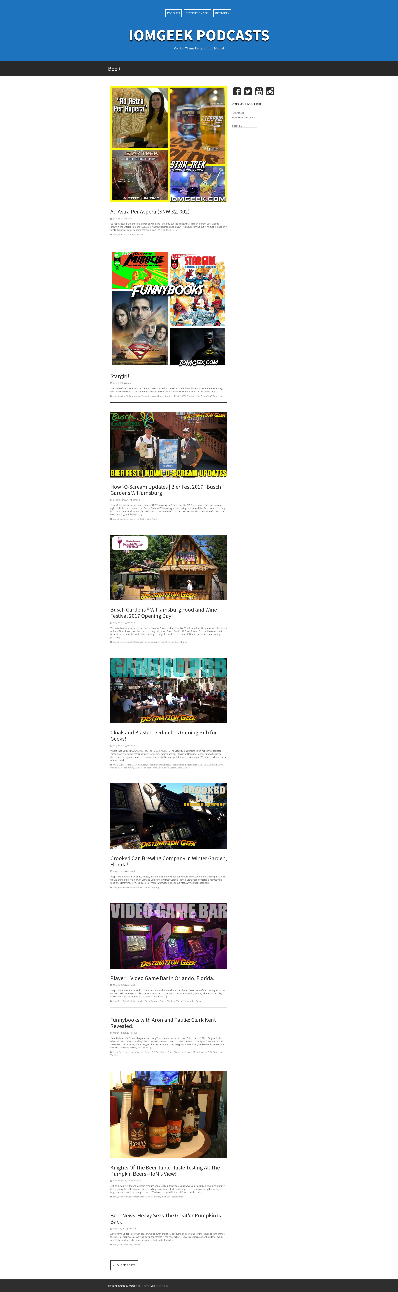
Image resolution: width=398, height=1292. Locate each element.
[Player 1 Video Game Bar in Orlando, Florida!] (168, 936)
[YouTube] (259, 93)
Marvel (170, 396)
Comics (121, 396)
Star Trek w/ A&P (135, 234)
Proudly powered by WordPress (124, 1285)
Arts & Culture (119, 764)
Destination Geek (197, 13)
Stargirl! (119, 376)
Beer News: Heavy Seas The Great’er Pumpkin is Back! (165, 1218)
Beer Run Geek (125, 641)
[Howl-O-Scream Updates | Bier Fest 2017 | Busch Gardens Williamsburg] (168, 445)
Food (162, 641)
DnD (206, 764)
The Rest (140, 518)
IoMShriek (155, 1196)
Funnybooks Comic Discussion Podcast (147, 396)
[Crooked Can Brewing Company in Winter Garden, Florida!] (168, 816)
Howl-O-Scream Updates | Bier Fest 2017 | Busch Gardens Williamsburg (165, 489)
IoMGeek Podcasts (199, 35)
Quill (152, 1285)
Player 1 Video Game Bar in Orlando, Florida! (162, 978)
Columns (139, 1052)
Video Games (183, 767)
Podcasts (173, 13)
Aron (129, 218)
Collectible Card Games (158, 764)
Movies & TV (180, 396)
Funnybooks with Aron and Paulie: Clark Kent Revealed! (163, 1023)
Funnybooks (238, 112)
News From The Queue (243, 117)
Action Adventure (121, 1052)
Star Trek (122, 234)
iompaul (136, 499)
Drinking (155, 641)
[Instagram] (270, 93)
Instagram (222, 13)
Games (221, 764)
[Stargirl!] (168, 309)
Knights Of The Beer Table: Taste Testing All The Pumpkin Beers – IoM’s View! (165, 1170)
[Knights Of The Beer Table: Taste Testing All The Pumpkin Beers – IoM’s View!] (168, 1114)
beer (115, 234)
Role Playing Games (132, 767)
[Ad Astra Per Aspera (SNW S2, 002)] (168, 144)
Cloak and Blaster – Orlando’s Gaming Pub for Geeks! (163, 735)
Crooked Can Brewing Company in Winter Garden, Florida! (168, 861)
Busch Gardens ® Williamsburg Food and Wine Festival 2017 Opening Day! (163, 612)
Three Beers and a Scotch (164, 767)
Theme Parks (151, 518)
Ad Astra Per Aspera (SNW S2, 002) (150, 211)
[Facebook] (237, 93)
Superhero (218, 396)
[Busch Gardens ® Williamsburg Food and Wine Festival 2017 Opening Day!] (168, 568)
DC (127, 396)
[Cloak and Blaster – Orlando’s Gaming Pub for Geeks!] (168, 690)
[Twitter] (248, 93)
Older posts (125, 1265)
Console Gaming (178, 764)
